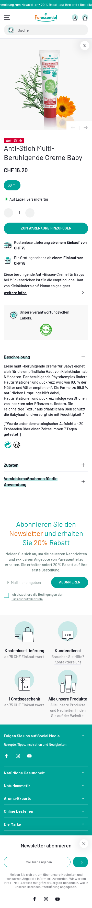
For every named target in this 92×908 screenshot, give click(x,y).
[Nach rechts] (85, 127)
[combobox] (40, 30)
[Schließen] (81, 30)
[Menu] (7, 17)
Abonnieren (69, 582)
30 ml (12, 185)
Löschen (70, 30)
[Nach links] (72, 127)
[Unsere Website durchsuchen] (11, 30)
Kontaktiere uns (67, 662)
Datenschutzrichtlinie (27, 599)
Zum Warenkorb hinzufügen (46, 228)
